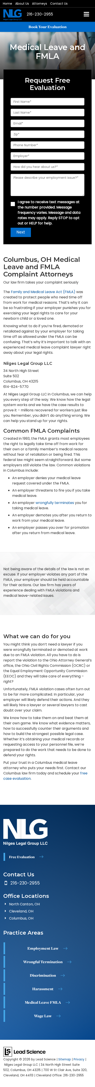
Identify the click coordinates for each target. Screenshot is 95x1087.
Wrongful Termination (43, 961)
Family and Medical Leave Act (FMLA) (43, 291)
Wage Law (43, 1016)
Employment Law (43, 948)
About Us (22, 3)
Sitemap (64, 1059)
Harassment (42, 989)
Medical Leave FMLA (43, 1002)
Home (7, 3)
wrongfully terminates (55, 502)
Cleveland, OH (21, 911)
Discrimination (43, 975)
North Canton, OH (24, 904)
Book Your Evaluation (47, 26)
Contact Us (59, 3)
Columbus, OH (21, 918)
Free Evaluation (22, 856)
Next (21, 232)
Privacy (79, 1059)
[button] (40, 14)
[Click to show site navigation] (86, 15)
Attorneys (39, 3)
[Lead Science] (24, 1051)
